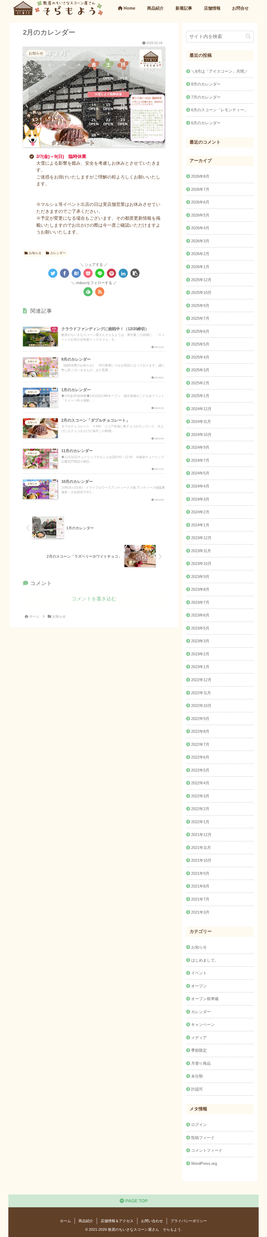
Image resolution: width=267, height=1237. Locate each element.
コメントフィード (206, 1150)
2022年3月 (200, 796)
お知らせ (35, 253)
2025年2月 (200, 383)
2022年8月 (200, 731)
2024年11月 (201, 421)
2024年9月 (200, 447)
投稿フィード (203, 1137)
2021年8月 (200, 886)
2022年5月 (200, 770)
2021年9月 (200, 873)
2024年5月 (200, 473)
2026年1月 (200, 266)
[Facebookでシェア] (64, 273)
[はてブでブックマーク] (76, 273)
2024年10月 (201, 434)
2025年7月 (200, 318)
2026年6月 (200, 202)
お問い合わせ (152, 1221)
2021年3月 (200, 912)
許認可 (197, 1089)
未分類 (197, 1076)
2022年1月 (200, 822)
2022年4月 (200, 783)
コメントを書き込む (94, 598)
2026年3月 (200, 241)
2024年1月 (200, 525)
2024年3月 (200, 499)
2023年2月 (200, 654)
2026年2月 (200, 253)
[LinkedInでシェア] (123, 273)
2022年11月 (201, 693)
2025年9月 (200, 305)
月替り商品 (201, 1063)
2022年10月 (201, 705)
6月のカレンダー (206, 123)
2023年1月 (200, 666)
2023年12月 (201, 538)
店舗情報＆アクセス (117, 1221)
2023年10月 (201, 563)
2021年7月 (200, 899)
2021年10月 (201, 860)
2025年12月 (201, 280)
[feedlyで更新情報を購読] (88, 291)
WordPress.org (204, 1163)
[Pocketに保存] (88, 273)
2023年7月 (200, 602)
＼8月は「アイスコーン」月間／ (219, 71)
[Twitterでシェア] (52, 273)
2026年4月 (200, 228)
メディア (199, 1037)
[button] (134, 273)
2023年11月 (201, 551)
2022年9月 (200, 718)
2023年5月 (200, 628)
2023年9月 (200, 576)
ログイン (199, 1124)
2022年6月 (200, 757)
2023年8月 (200, 589)
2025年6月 (200, 331)
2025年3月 (200, 370)
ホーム (65, 1221)
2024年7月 (200, 460)
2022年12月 (201, 680)
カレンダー (58, 253)
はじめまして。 (205, 960)
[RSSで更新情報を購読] (99, 291)
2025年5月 (200, 344)
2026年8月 (200, 176)
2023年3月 (200, 641)
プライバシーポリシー (189, 1221)
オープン (199, 986)
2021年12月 (201, 834)
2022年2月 (200, 809)
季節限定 (199, 1050)
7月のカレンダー (206, 97)
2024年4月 (200, 486)
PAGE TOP (136, 1200)
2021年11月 (201, 847)
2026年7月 (200, 189)
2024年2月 (200, 512)
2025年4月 (200, 357)
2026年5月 (200, 215)
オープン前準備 (205, 998)
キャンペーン (203, 1024)
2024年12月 (201, 409)
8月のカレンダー (206, 84)
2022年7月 (200, 744)
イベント (199, 973)
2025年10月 (201, 292)
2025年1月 (200, 395)
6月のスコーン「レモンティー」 (219, 110)
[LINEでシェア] (99, 273)
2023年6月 (200, 615)
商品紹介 (85, 1221)
